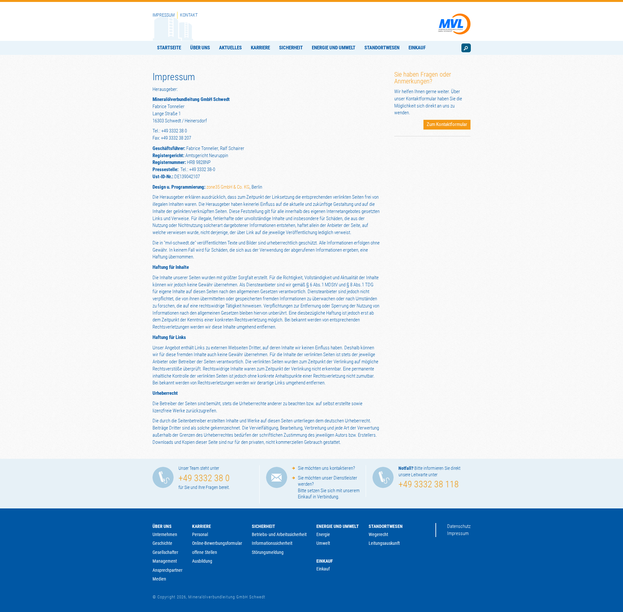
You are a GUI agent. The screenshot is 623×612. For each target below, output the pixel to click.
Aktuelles (230, 48)
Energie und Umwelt (333, 48)
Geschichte (162, 543)
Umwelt (323, 543)
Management (165, 561)
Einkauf (324, 561)
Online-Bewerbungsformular (217, 543)
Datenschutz (458, 526)
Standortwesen (381, 48)
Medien (159, 578)
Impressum (164, 15)
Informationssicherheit (272, 543)
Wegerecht (378, 534)
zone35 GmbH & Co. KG (228, 187)
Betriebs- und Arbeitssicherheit (279, 534)
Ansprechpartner (167, 570)
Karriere (260, 48)
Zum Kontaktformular (447, 124)
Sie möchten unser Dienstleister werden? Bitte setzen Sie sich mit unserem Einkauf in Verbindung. (329, 487)
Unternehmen (165, 534)
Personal (200, 534)
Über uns (200, 48)
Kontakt (189, 15)
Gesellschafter (165, 552)
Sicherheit (291, 48)
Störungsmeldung (268, 552)
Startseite (169, 48)
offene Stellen (204, 552)
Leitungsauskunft (384, 543)
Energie (323, 534)
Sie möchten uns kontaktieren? (326, 468)
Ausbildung (202, 561)
